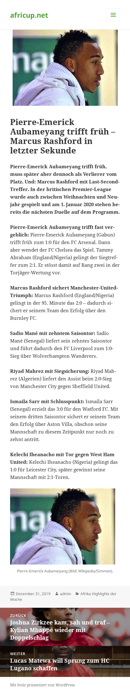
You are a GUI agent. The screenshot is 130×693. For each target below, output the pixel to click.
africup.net (29, 15)
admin (65, 593)
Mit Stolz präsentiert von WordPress (42, 685)
